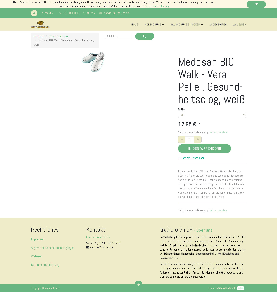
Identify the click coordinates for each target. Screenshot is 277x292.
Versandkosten (218, 132)
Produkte (39, 36)
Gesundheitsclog (58, 36)
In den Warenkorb (204, 148)
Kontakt (47, 13)
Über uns (204, 230)
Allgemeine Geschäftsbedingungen (52, 247)
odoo (240, 288)
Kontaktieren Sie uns (98, 237)
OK (256, 4)
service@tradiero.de (116, 13)
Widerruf (36, 256)
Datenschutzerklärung (157, 6)
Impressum (38, 239)
